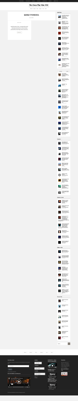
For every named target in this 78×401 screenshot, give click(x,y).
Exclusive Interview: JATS (65, 300)
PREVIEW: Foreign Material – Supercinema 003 (65, 174)
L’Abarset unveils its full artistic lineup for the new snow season (65, 236)
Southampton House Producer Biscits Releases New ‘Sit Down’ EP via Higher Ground (65, 181)
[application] (19, 381)
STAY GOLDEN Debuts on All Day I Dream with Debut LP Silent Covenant (65, 128)
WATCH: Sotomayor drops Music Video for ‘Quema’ (65, 32)
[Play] (9, 387)
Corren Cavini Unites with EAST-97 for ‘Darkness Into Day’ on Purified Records (65, 123)
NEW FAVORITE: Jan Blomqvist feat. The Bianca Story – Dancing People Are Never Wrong (65, 96)
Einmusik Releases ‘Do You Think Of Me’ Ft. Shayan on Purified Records (65, 117)
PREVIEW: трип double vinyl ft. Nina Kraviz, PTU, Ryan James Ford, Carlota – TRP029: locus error (65, 291)
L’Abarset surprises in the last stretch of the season (65, 242)
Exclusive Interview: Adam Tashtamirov (65, 316)
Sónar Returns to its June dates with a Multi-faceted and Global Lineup (65, 274)
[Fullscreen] (28, 387)
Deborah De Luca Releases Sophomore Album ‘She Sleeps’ (65, 251)
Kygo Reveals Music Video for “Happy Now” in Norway (65, 79)
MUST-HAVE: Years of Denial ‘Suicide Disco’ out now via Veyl (65, 38)
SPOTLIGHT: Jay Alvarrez (64, 84)
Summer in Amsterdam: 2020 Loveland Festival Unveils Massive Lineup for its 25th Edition (63, 269)
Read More (19, 32)
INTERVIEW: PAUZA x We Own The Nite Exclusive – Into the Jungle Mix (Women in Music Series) (65, 65)
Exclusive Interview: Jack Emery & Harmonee (65, 332)
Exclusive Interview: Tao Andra (65, 305)
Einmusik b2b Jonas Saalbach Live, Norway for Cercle (65, 59)
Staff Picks (59, 12)
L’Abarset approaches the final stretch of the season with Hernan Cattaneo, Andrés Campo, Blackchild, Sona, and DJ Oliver (63, 225)
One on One (59, 296)
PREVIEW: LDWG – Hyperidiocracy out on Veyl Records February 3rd (65, 280)
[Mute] (27, 387)
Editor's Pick (60, 247)
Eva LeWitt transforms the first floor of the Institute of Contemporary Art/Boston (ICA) (65, 17)
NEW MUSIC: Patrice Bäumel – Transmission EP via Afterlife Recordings (65, 22)
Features (59, 139)
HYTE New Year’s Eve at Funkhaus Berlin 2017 (65, 101)
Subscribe (10, 369)
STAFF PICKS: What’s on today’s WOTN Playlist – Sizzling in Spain (65, 54)
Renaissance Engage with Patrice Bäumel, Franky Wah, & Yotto (65, 256)
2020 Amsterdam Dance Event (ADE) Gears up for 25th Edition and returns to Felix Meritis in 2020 (65, 262)
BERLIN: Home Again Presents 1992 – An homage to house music (65, 164)
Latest (67, 71)
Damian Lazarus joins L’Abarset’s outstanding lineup (65, 206)
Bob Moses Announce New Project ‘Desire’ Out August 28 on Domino (65, 159)
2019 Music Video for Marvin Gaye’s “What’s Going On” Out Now (65, 48)
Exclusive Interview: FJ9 (65, 337)
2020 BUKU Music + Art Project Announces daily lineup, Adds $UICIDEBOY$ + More (65, 27)
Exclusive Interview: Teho (65, 326)
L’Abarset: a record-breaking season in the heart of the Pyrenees (65, 201)
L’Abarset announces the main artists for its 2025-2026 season (65, 211)
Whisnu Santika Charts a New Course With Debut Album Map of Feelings (65, 107)
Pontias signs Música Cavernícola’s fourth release (65, 192)
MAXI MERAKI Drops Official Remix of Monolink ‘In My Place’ (65, 143)
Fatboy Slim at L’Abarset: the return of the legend (65, 231)
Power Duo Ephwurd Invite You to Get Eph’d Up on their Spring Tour (65, 90)
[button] (19, 382)
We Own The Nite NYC (39, 5)
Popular (60, 71)
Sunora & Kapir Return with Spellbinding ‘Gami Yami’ (65, 133)
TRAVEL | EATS (60, 197)
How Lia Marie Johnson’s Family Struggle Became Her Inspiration (65, 74)
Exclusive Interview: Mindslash (65, 310)
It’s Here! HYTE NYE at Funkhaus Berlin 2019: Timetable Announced (65, 285)
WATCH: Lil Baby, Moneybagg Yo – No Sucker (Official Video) (65, 169)
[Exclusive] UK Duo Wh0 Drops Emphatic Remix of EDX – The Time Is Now (65, 153)
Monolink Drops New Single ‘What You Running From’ (65, 112)
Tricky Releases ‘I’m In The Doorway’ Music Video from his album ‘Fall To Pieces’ (65, 148)
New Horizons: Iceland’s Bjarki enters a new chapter (65, 43)
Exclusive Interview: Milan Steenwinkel (65, 321)
